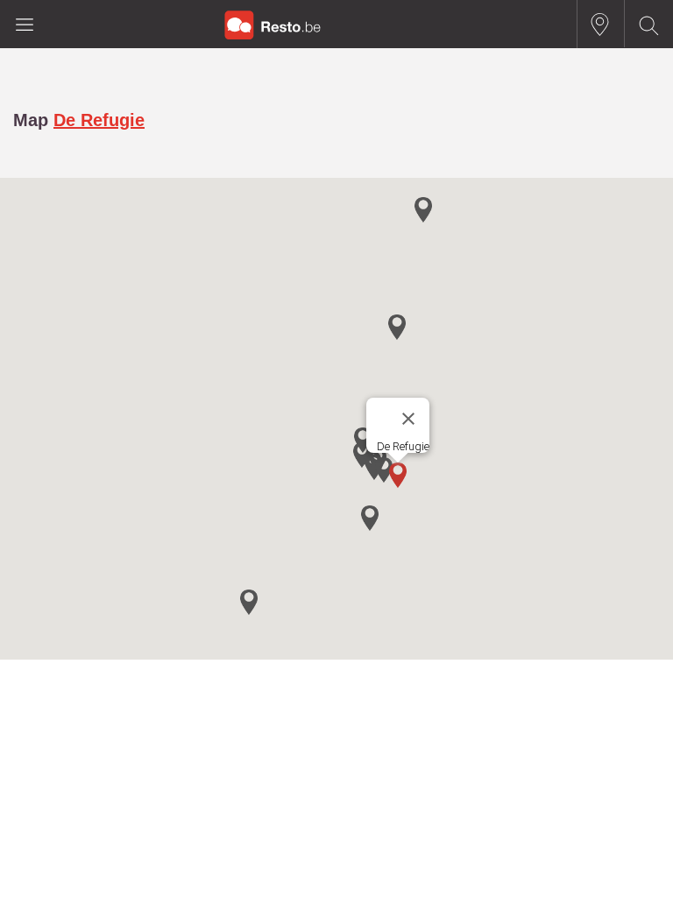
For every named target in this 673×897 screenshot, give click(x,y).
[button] (398, 475)
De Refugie (99, 120)
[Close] (408, 419)
